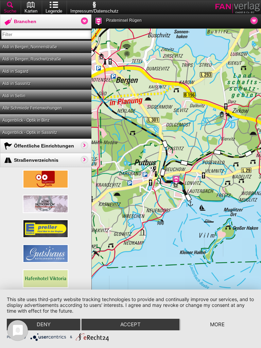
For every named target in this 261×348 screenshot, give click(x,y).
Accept (130, 324)
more (217, 324)
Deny (44, 324)
